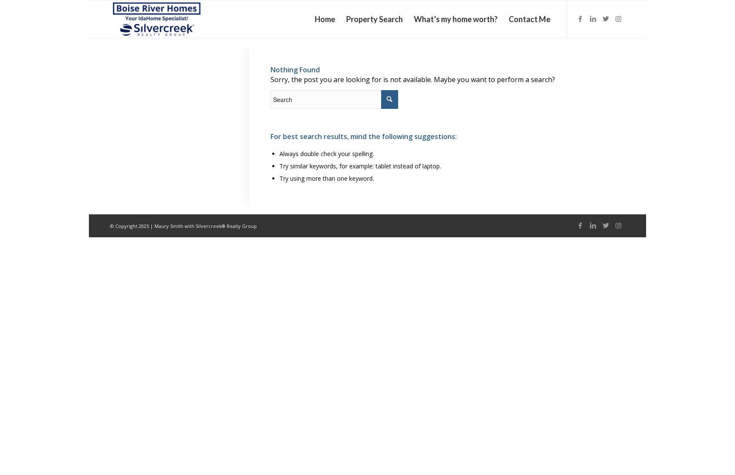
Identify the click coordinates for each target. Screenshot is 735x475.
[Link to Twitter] (605, 18)
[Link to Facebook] (580, 18)
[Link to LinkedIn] (593, 18)
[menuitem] (325, 19)
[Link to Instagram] (618, 18)
